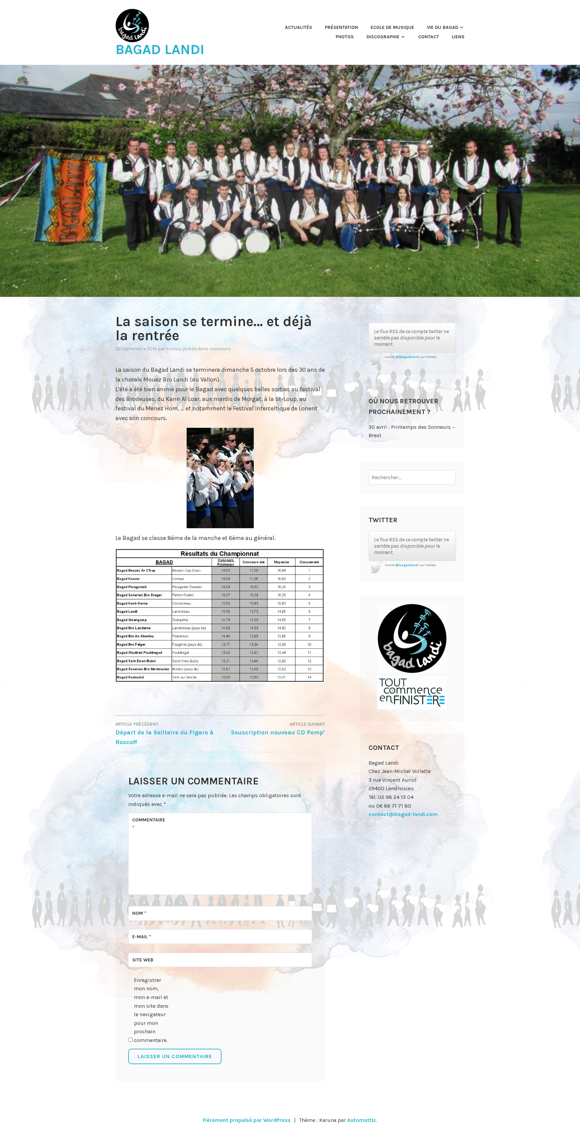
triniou (173, 349)
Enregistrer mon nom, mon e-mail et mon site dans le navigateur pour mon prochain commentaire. (151, 1010)
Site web (142, 960)
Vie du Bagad (442, 27)
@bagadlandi (407, 565)
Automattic (361, 1120)
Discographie (383, 37)
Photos (345, 37)
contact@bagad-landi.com (403, 814)
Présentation (341, 27)
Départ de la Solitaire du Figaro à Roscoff (164, 734)
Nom (139, 913)
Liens (458, 37)
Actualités (298, 27)
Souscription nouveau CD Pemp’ (278, 729)
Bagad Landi (159, 49)
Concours (220, 349)
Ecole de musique (392, 27)
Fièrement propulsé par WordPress (247, 1120)
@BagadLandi (407, 357)
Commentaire (148, 823)
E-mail (141, 937)
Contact (428, 37)
